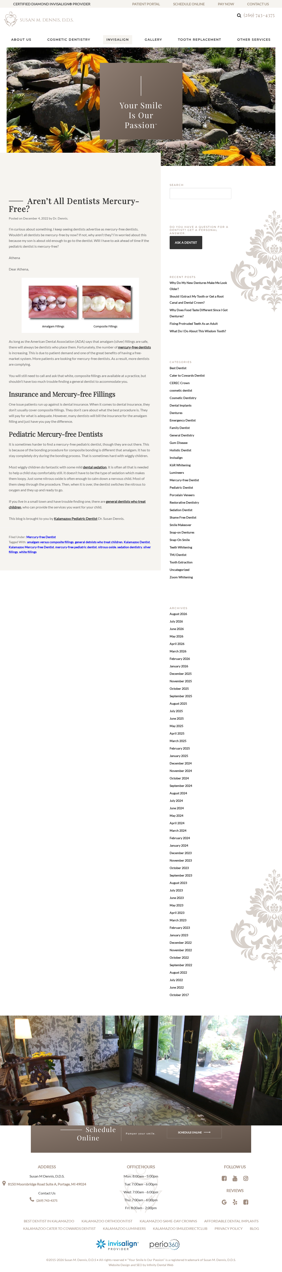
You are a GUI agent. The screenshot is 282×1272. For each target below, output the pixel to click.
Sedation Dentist (181, 510)
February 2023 (180, 927)
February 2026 (180, 658)
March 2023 (178, 920)
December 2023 (181, 853)
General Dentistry (182, 435)
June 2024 (177, 808)
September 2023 (181, 875)
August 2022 (178, 972)
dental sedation (95, 467)
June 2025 (177, 718)
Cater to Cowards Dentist (187, 375)
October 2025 (179, 688)
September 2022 (181, 965)
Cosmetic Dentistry (183, 398)
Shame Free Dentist (183, 517)
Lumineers (177, 472)
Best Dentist (178, 368)
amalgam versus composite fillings (50, 542)
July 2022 (176, 980)
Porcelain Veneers (182, 495)
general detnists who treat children (98, 542)
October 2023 (179, 868)
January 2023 (179, 935)
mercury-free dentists (134, 347)
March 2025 (178, 741)
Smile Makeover (180, 525)
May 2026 (176, 636)
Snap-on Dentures (182, 532)
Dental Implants (180, 405)
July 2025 (176, 711)
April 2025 (177, 733)
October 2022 (179, 957)
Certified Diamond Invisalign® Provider (51, 4)
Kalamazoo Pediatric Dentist (75, 518)
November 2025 (181, 681)
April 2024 (177, 823)
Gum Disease (178, 443)
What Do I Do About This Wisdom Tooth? (198, 331)
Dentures (176, 413)
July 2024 (176, 800)
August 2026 (178, 614)
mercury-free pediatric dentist (76, 547)
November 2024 (181, 771)
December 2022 (181, 942)
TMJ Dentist (178, 555)
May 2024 (176, 815)
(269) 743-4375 (259, 14)
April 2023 (177, 913)
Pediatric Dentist (181, 487)
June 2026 (177, 629)
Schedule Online (189, 4)
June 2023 (177, 898)
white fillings (28, 552)
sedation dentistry (129, 547)
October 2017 (179, 995)
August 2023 (178, 883)
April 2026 (177, 644)
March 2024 (178, 830)
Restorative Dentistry (184, 502)
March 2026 (178, 651)
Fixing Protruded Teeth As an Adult (194, 323)
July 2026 (176, 621)
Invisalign (176, 457)
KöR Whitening (180, 465)
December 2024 (181, 763)
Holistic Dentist (180, 450)
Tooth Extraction (181, 562)
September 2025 (181, 696)
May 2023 (176, 905)
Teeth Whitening (181, 547)
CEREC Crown (180, 383)
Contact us (258, 4)
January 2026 (179, 666)
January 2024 (179, 845)
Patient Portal (146, 4)
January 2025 (179, 756)
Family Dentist (180, 428)
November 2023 (181, 860)
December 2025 (181, 673)
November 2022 (181, 950)
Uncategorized (179, 570)
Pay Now (226, 4)
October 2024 (179, 778)
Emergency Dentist (183, 420)
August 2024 (178, 793)
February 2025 (180, 748)
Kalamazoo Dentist (137, 542)
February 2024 (180, 838)
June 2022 (177, 987)
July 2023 (176, 890)
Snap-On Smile (180, 540)
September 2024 (181, 786)
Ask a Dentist (186, 242)
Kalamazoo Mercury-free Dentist (31, 547)
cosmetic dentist (181, 390)
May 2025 (176, 726)
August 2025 (178, 703)
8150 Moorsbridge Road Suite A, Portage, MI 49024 (47, 1184)
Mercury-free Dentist (41, 537)
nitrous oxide (107, 547)
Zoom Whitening (181, 577)
